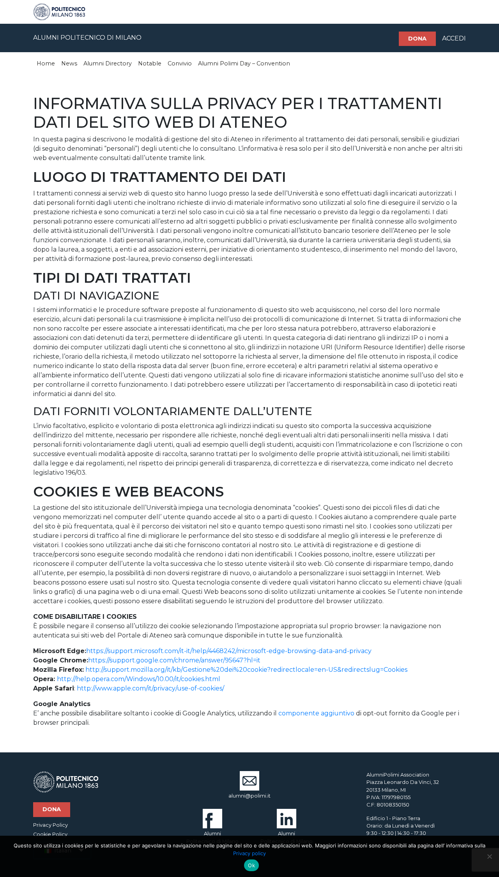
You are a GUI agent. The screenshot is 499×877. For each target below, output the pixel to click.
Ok (251, 865)
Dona (417, 38)
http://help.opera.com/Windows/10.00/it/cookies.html (138, 679)
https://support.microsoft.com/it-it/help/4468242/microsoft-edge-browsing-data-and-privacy (229, 651)
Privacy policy (249, 853)
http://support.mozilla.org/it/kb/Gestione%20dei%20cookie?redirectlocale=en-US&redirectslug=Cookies (246, 669)
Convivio (180, 63)
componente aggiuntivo (316, 713)
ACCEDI (454, 38)
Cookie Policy (50, 834)
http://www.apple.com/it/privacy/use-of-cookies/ (150, 688)
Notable (149, 63)
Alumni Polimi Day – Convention (244, 63)
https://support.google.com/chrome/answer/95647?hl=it (174, 660)
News (69, 63)
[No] (489, 856)
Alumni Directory (107, 63)
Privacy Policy (50, 825)
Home (46, 63)
